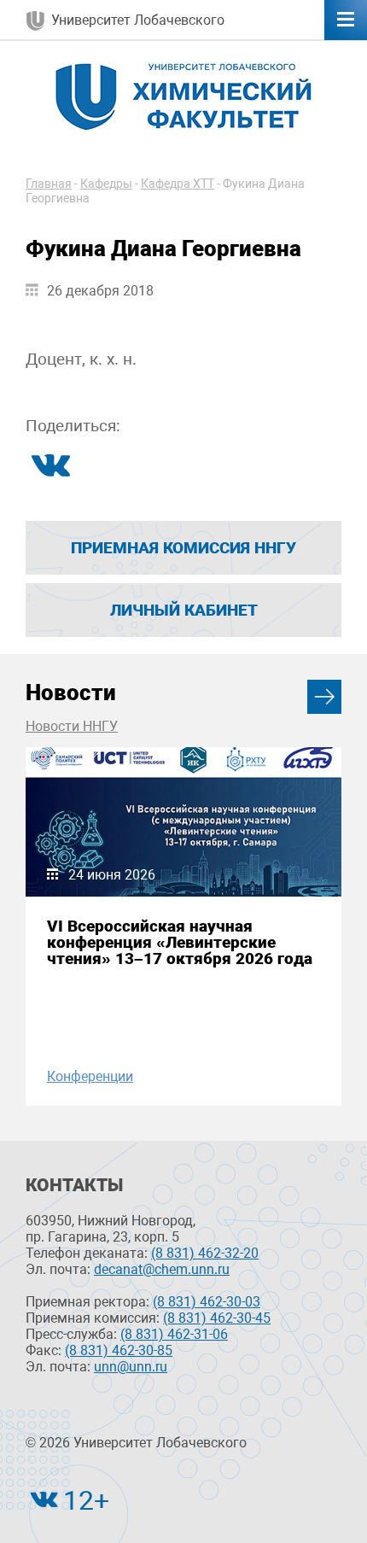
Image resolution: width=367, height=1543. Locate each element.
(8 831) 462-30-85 (118, 1350)
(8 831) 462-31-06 (174, 1334)
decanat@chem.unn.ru (162, 1269)
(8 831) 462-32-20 (205, 1253)
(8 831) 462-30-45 (217, 1318)
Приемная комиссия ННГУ (183, 548)
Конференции (90, 1076)
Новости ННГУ (72, 726)
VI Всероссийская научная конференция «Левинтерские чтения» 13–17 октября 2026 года (179, 942)
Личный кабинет (184, 610)
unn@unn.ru (130, 1367)
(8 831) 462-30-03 (206, 1302)
